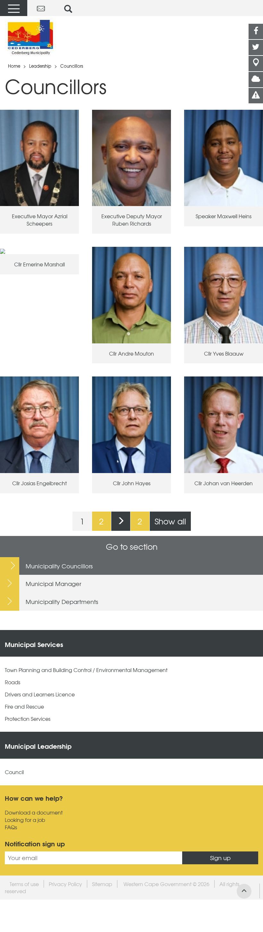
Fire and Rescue (24, 706)
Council (14, 772)
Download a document (34, 812)
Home (14, 66)
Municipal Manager (53, 583)
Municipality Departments (62, 601)
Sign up (220, 857)
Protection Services (27, 718)
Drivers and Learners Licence (40, 694)
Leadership (40, 66)
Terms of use (24, 884)
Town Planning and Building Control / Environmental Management (86, 670)
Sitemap (102, 884)
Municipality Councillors (59, 566)
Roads (12, 682)
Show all (170, 521)
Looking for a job (25, 820)
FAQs (11, 827)
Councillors (71, 66)
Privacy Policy (65, 884)
